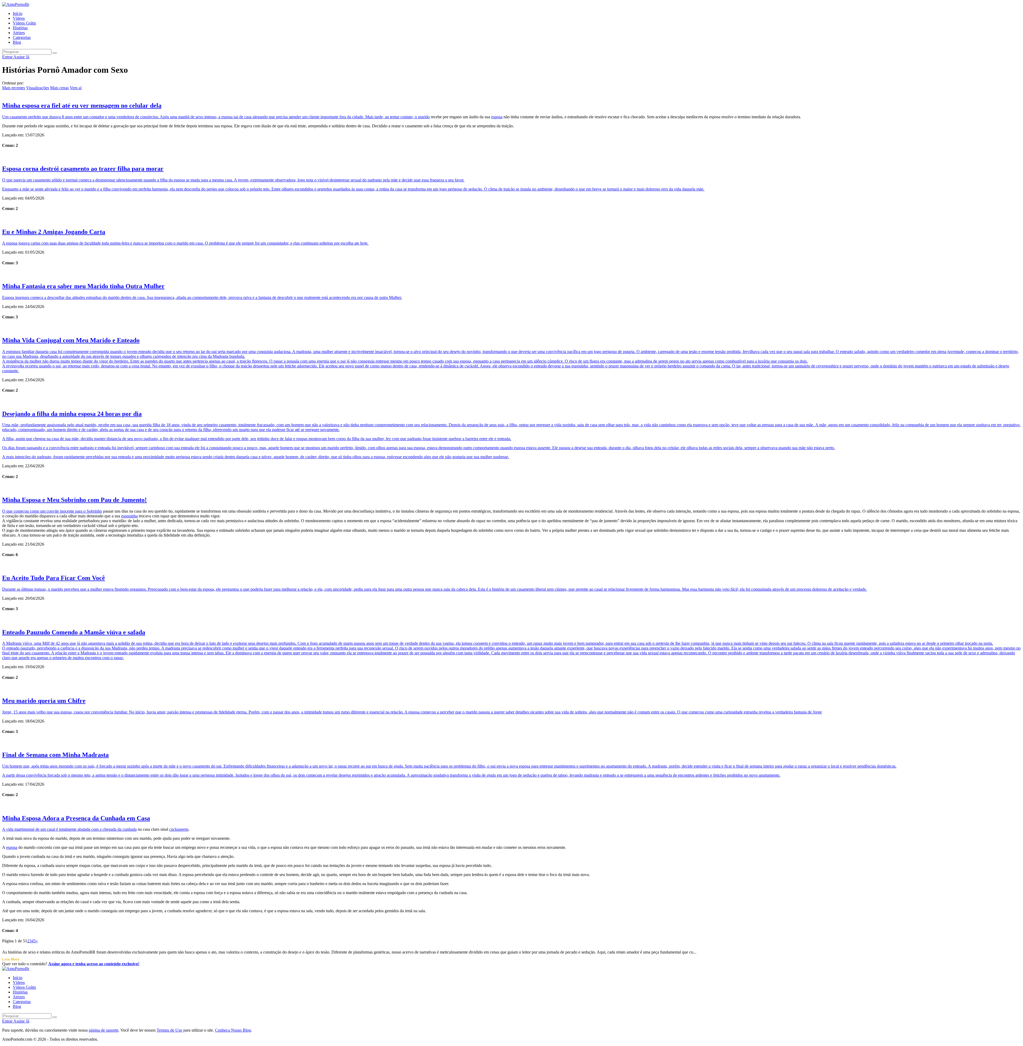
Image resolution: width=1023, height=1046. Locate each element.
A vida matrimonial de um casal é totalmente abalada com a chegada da (62, 829)
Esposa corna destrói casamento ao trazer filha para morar (83, 168)
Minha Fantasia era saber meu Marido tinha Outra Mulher (83, 286)
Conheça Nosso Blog (233, 1030)
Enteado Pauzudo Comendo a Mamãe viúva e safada (73, 632)
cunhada (130, 829)
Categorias (22, 37)
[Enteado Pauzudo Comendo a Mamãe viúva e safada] (511, 620)
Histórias (20, 28)
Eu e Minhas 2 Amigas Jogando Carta (53, 231)
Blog (17, 42)
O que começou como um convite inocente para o (44, 511)
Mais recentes (13, 88)
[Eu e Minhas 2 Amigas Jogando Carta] (511, 220)
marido (424, 117)
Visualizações (37, 88)
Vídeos (19, 18)
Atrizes (19, 32)
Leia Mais (10, 959)
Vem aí (76, 88)
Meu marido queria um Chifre (44, 700)
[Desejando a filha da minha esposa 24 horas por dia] (511, 402)
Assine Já (21, 57)
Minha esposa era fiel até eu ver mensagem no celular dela (81, 105)
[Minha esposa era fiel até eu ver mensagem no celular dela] (511, 93)
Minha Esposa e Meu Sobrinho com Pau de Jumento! (74, 499)
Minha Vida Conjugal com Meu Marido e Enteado (71, 340)
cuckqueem (178, 829)
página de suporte (103, 1030)
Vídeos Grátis (24, 23)
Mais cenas (59, 88)
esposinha (129, 516)
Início (17, 13)
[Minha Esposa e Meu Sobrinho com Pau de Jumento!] (511, 488)
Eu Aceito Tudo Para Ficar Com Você (53, 577)
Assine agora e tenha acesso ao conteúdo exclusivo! (93, 964)
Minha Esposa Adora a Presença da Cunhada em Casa (76, 818)
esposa (496, 117)
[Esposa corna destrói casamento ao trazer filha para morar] (511, 156)
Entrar (7, 57)
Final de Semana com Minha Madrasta (55, 754)
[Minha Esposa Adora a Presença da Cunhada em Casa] (511, 806)
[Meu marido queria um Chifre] (511, 689)
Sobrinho (94, 511)
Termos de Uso (169, 1030)
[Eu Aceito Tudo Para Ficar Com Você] (511, 566)
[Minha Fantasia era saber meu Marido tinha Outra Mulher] (511, 274)
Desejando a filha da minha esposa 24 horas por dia (72, 413)
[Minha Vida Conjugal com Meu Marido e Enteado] (511, 328)
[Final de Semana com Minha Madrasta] (511, 743)
